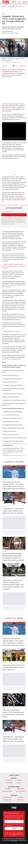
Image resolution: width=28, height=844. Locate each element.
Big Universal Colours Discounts (16, 6)
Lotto (20, 180)
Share (5, 65)
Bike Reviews (20, 797)
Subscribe (19, 1)
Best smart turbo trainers (7, 791)
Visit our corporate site (19, 838)
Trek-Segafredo (19, 196)
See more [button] (14, 174)
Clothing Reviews (20, 799)
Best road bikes (7, 788)
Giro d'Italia (19, 780)
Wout (18, 143)
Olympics (19, 782)
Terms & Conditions (12, 834)
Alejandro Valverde (7, 69)
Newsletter (23, 65)
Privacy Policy (18, 833)
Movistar (15, 69)
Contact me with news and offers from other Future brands (14, 825)
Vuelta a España (9, 782)
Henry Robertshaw (8, 31)
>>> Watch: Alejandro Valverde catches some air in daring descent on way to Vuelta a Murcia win (14, 266)
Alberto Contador (6, 109)
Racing (3, 13)
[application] (14, 130)
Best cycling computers (20, 791)
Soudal (4, 182)
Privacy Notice (19, 219)
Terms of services (17, 218)
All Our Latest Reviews (7, 797)
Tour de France (9, 780)
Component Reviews (7, 799)
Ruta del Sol (18, 71)
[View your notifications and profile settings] (13, 2)
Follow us (16, 65)
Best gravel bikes (20, 788)
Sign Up (14, 828)
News (17, 33)
